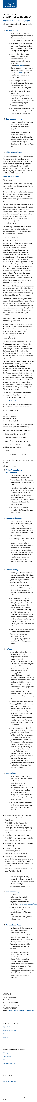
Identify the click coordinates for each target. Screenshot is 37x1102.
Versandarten (7, 1056)
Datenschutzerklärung (9, 1030)
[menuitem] (31, 4)
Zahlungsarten (7, 1053)
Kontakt (5, 1037)
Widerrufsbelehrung (9, 1063)
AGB (4, 1033)
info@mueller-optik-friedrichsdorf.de (21, 1010)
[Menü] (31, 4)
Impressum (6, 1027)
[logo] (15, 4)
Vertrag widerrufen (9, 1081)
